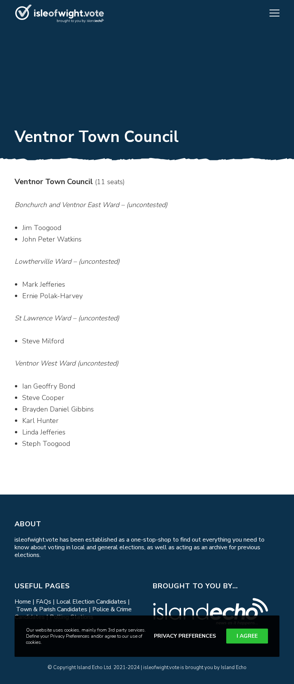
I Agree (247, 636)
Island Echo (234, 667)
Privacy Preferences (185, 636)
